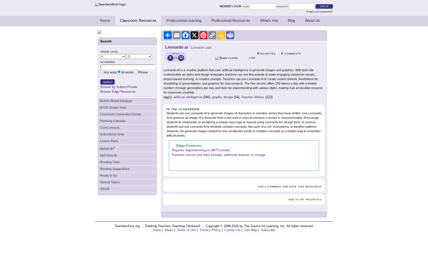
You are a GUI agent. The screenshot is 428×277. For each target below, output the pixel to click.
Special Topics (110, 182)
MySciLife (107, 148)
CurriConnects (110, 127)
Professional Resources (230, 20)
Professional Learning (183, 20)
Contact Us (232, 230)
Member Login (231, 6)
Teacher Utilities (252, 97)
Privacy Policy (210, 230)
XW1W (104, 189)
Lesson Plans (109, 141)
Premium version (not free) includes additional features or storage (218, 155)
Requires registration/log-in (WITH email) (201, 150)
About (169, 230)
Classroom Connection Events (120, 114)
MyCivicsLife (108, 155)
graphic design (222, 97)
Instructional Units (112, 134)
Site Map (250, 230)
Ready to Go (108, 175)
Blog (291, 20)
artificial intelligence (188, 97)
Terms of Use (186, 230)
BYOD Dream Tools (113, 107)
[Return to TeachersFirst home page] (110, 4)
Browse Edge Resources (118, 91)
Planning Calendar (113, 121)
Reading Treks (110, 162)
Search (107, 82)
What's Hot (269, 20)
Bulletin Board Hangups (116, 101)
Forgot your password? (320, 11)
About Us (312, 20)
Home (105, 20)
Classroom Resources (138, 20)
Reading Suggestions (114, 169)
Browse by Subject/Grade (118, 87)
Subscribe (268, 230)
